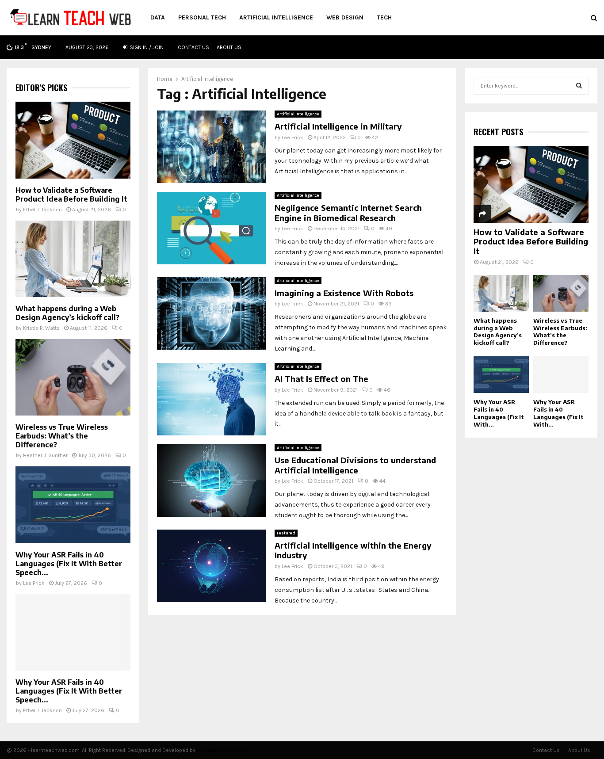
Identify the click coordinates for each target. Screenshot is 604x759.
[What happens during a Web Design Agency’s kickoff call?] (72, 259)
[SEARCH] (579, 86)
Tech (384, 17)
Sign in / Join (146, 47)
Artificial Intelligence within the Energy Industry (353, 550)
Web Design (344, 17)
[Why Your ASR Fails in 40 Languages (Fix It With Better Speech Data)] (72, 504)
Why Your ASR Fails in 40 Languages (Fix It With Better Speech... (68, 563)
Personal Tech (202, 17)
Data (157, 17)
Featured (286, 533)
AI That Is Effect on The (321, 379)
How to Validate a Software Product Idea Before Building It (71, 194)
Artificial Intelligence (276, 17)
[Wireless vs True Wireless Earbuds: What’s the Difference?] (72, 377)
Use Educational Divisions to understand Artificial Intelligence (355, 465)
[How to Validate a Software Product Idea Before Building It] (72, 140)
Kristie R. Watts (41, 328)
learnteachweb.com (221, 750)
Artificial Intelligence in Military (338, 126)
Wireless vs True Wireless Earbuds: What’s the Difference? (61, 436)
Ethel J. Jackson (42, 209)
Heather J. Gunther (45, 455)
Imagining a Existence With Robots (344, 293)
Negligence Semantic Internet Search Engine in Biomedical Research (348, 212)
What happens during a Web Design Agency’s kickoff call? (67, 313)
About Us (229, 47)
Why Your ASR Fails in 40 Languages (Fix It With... (499, 412)
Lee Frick (292, 137)
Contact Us (193, 47)
